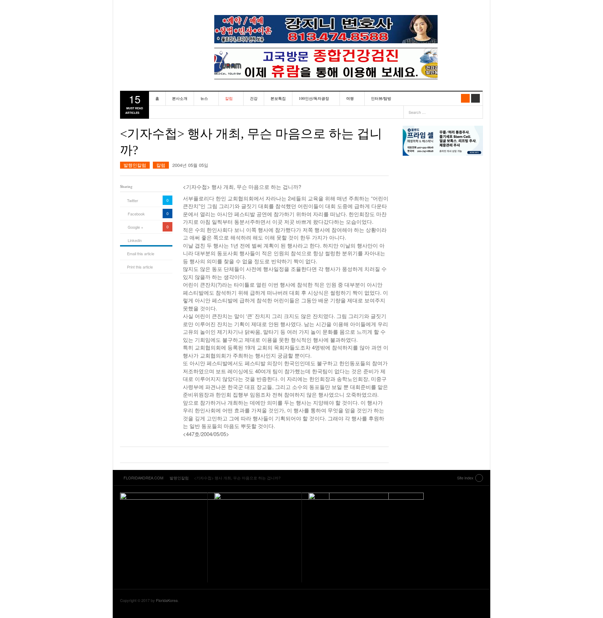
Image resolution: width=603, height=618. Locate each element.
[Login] (475, 98)
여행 (350, 98)
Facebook (136, 213)
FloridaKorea (167, 600)
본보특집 (278, 98)
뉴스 (204, 98)
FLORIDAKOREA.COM (160, 22)
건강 (254, 98)
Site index (465, 477)
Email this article (140, 253)
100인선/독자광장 (314, 98)
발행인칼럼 (135, 165)
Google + (135, 227)
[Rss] (465, 98)
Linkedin (135, 240)
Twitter (132, 200)
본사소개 (179, 98)
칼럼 (229, 98)
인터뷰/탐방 (381, 98)
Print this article (140, 267)
